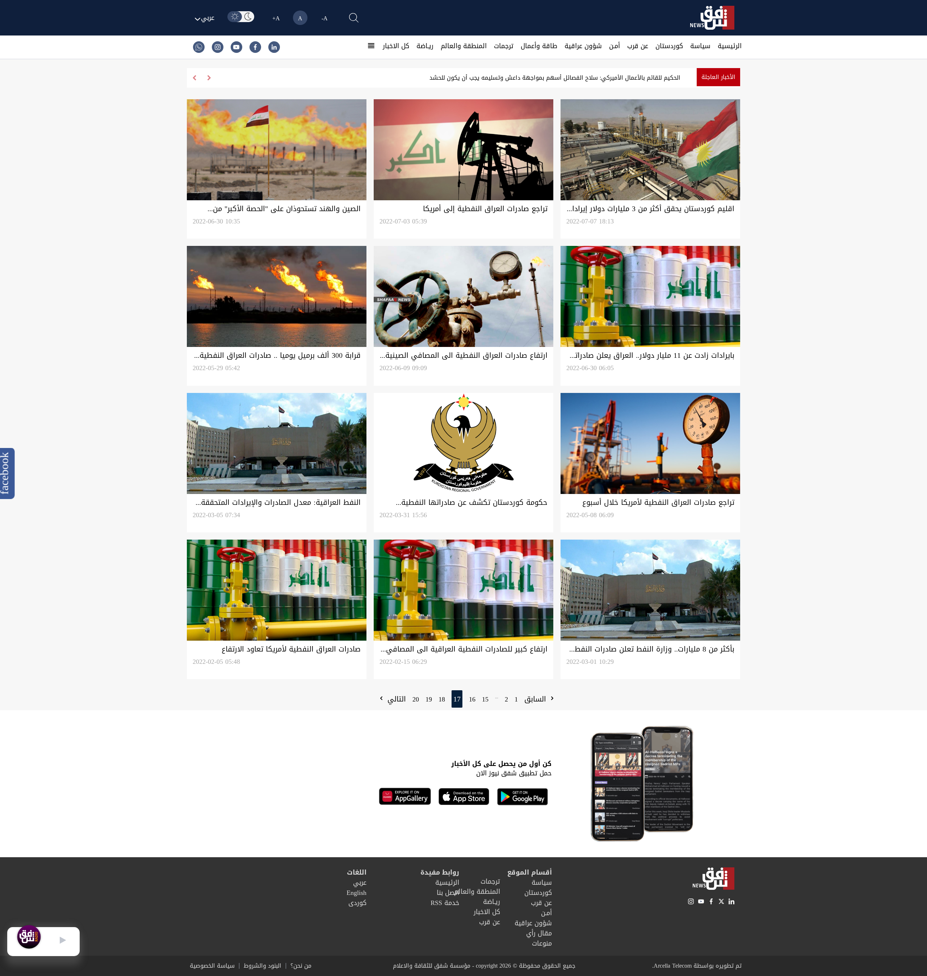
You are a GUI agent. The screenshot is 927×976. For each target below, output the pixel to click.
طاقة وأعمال (539, 46)
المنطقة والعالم (464, 46)
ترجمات (503, 46)
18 (442, 699)
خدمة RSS (445, 903)
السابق (536, 699)
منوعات (542, 943)
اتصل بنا (448, 893)
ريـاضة (424, 46)
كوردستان (669, 46)
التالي (395, 699)
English (356, 893)
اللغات (356, 872)
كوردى (357, 903)
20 (415, 699)
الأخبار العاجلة (718, 77)
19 (428, 699)
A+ (276, 18)
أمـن (614, 46)
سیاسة (700, 46)
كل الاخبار (396, 46)
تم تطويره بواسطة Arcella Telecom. (697, 965)
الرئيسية (730, 46)
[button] (194, 78)
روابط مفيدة (439, 872)
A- (325, 18)
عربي (359, 882)
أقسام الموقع (529, 872)
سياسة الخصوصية (212, 966)
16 (472, 699)
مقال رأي (539, 933)
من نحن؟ (300, 966)
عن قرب (637, 46)
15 (485, 699)
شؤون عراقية (583, 46)
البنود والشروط (262, 966)
